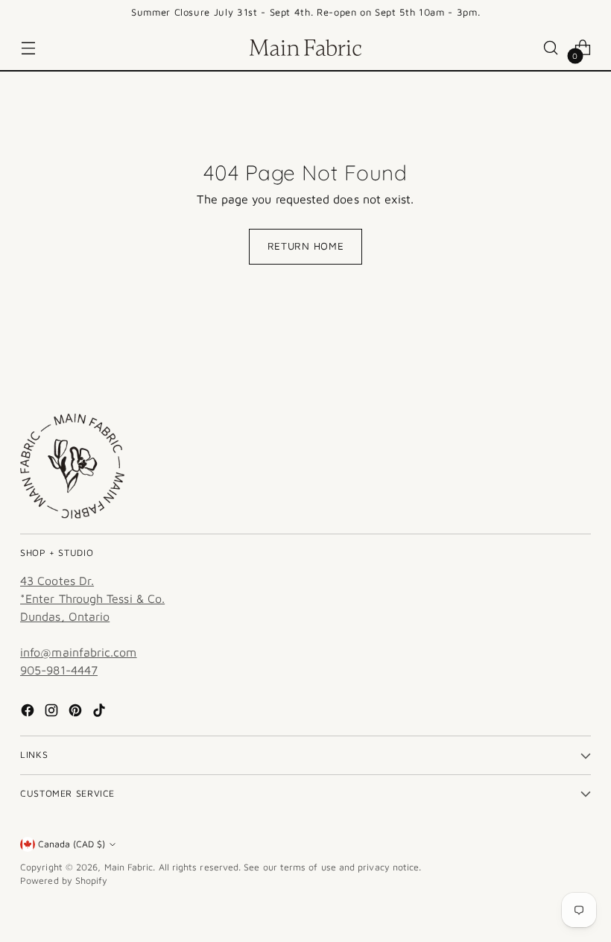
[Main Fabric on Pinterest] (77, 712)
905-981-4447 (59, 670)
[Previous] (94, 12)
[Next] (517, 12)
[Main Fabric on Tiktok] (101, 712)
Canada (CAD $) (71, 844)
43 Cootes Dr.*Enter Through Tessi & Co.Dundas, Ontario (92, 598)
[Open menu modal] (28, 48)
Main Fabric (128, 867)
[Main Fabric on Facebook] (29, 712)
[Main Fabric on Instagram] (53, 712)
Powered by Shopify (63, 880)
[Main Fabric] (305, 47)
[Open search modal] (551, 48)
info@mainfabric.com (78, 652)
